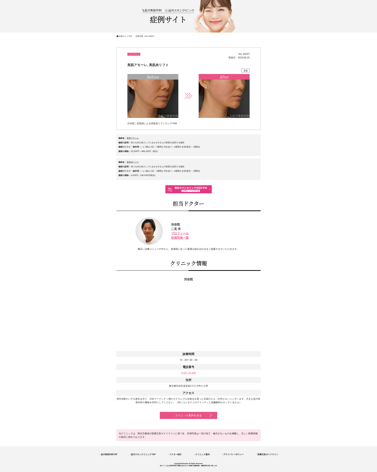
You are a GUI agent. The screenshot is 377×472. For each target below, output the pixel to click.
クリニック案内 (202, 454)
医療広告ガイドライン (268, 454)
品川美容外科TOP (109, 454)
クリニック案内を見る (188, 415)
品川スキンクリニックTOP (143, 454)
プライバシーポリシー (233, 454)
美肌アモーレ (133, 138)
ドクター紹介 (175, 454)
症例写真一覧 (180, 238)
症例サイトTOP (125, 36)
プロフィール (180, 233)
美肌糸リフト (133, 162)
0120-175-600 (188, 372)
